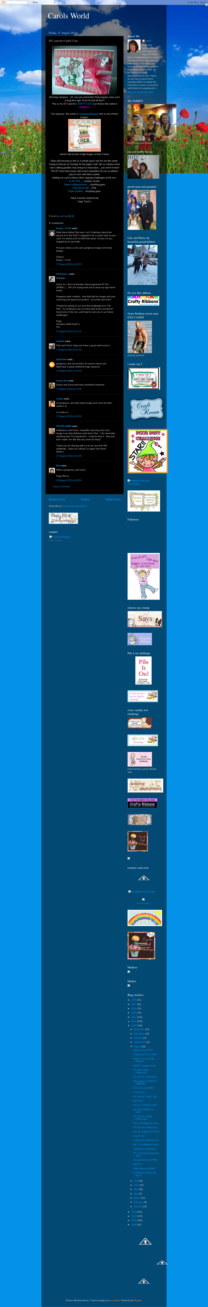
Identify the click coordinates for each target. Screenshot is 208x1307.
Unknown (61, 359)
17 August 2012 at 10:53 (68, 264)
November (139, 1033)
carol (148, 41)
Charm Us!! (139, 1136)
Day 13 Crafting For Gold (146, 1131)
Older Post (112, 499)
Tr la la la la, (139, 1092)
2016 (134, 1008)
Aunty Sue (62, 380)
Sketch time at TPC (143, 1050)
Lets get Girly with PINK (145, 1160)
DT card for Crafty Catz (145, 1077)
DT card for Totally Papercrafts (142, 1117)
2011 (134, 1212)
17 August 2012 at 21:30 (68, 456)
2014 (134, 1017)
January (138, 1206)
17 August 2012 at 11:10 (68, 331)
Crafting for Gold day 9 (144, 1149)
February (139, 1202)
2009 (134, 1220)
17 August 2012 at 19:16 (68, 416)
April (136, 1193)
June (136, 1185)
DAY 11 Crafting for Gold (145, 1144)
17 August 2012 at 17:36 (68, 389)
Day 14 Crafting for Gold (145, 1123)
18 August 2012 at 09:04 (68, 480)
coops (59, 398)
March (137, 1198)
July (136, 1181)
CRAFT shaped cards (144, 1065)
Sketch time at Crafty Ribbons (144, 1060)
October (138, 1038)
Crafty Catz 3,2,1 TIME (145, 1054)
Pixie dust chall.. (81, 188)
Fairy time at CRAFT (143, 1088)
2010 (134, 1216)
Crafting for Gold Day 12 (145, 1140)
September (140, 1042)
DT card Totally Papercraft (141, 1071)
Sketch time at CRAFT (144, 1168)
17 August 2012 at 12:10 (68, 349)
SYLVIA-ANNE (63, 426)
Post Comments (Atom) (75, 506)
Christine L (62, 274)
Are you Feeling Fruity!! (145, 1105)
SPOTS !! (138, 1164)
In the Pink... (75, 181)
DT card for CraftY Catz (145, 1096)
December (139, 1029)
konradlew (114, 1300)
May (136, 1189)
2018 (134, 1000)
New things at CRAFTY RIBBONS (145, 1082)
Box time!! (138, 1101)
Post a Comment (61, 486)
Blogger (138, 1300)
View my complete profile (140, 92)
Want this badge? (143, 903)
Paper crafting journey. (76, 184)
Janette (60, 341)
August (138, 1046)
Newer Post (57, 499)
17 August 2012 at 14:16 (68, 371)
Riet (58, 465)
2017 (134, 1004)
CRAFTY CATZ (84, 104)
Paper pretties (75, 191)
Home (85, 499)
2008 (134, 1225)
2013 (134, 1021)
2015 (134, 1013)
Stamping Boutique (89, 114)
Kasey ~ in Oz (63, 228)
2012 (134, 1025)
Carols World (68, 15)
